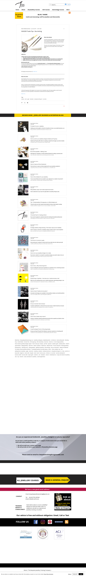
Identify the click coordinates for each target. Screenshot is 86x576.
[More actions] (64, 28)
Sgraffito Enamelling (40, 347)
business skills (24, 354)
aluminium (31, 351)
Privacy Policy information (48, 574)
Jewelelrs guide (55, 343)
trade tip (22, 99)
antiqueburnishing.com (38, 99)
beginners (22, 353)
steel (26, 99)
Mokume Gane (49, 345)
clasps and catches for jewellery (63, 354)
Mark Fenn (31, 345)
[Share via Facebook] (21, 102)
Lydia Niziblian (18, 345)
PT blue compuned (56, 345)
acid (61, 349)
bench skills (27, 353)
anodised (40, 351)
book (35, 353)
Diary (16, 341)
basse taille (17, 353)
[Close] (84, 574)
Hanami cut (51, 341)
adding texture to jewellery (20, 351)
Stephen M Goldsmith (64, 347)
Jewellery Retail (62, 343)
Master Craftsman (37, 345)
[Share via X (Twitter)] (24, 102)
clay (18, 356)
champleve (43, 354)
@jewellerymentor (46, 340)
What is (49, 349)
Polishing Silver (18, 347)
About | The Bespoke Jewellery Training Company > (37, 570)
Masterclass (43, 345)
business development (60, 353)
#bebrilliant (17, 340)
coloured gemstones (41, 356)
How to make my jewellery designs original (23, 343)
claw (16, 356)
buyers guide (30, 354)
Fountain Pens (26, 341)
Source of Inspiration (55, 347)
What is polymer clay (56, 349)
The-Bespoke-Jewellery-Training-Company (39, 349)
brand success (42, 353)
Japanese (50, 343)
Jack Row (45, 343)
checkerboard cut (52, 354)
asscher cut (67, 351)
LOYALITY (67, 343)
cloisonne (21, 356)
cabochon (36, 354)
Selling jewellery (32, 347)
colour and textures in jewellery (30, 356)
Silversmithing (47, 347)
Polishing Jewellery (65, 345)
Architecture (53, 340)
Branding (67, 340)
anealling (36, 351)
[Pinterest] (50, 522)
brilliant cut (48, 353)
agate (28, 99)
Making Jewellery (24, 345)
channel (47, 354)
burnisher (44, 99)
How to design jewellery (58, 341)
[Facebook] (36, 522)
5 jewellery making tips (38, 340)
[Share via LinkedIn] (27, 102)
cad (39, 354)
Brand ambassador (60, 340)
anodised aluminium (47, 351)
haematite (32, 99)
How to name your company (37, 343)
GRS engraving (33, 341)
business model (18, 354)
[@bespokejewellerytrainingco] (43, 522)
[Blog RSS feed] (66, 522)
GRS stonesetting (40, 341)
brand (38, 353)
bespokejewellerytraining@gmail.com (39, 494)
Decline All (75, 574)
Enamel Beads (20, 341)
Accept (81, 574)
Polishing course (25, 347)
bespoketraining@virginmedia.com (51, 455)
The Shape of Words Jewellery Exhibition (23, 349)
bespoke (31, 353)
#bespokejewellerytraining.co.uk (26, 340)
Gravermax (46, 341)
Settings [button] (69, 574)
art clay (62, 351)
